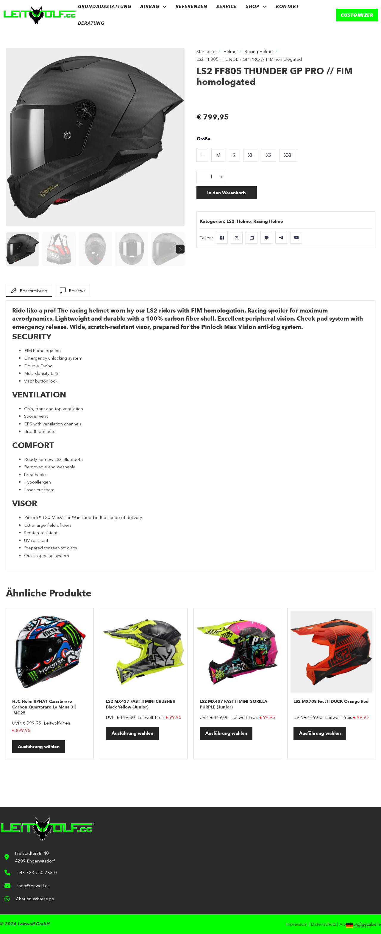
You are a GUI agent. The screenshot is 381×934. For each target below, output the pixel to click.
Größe (203, 139)
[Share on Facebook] (222, 238)
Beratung (91, 23)
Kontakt (287, 6)
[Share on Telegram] (281, 238)
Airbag (149, 6)
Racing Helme (258, 51)
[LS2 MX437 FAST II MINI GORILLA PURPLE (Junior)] (237, 652)
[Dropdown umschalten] (164, 6)
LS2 (231, 221)
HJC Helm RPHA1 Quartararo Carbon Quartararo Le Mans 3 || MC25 (44, 707)
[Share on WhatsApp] (266, 238)
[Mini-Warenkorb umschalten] (316, 15)
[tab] (29, 290)
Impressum (296, 924)
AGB (344, 924)
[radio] (202, 155)
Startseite (206, 51)
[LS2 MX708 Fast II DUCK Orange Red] (331, 652)
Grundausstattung (104, 6)
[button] (176, 55)
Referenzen (191, 6)
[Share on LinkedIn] (251, 238)
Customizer (357, 15)
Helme (230, 51)
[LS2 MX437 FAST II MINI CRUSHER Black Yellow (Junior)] (143, 652)
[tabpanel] (190, 435)
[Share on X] (237, 238)
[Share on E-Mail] (296, 238)
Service (226, 6)
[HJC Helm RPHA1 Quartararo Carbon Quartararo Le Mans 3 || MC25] (49, 652)
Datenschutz (323, 924)
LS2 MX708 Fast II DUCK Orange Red (330, 701)
